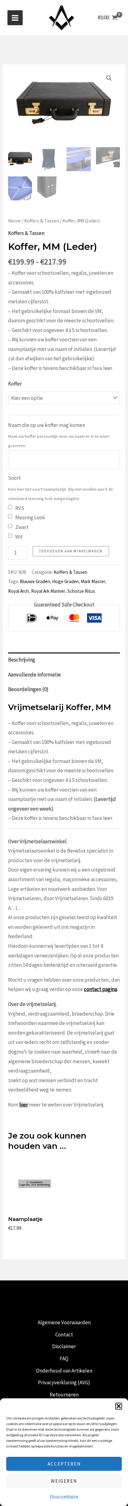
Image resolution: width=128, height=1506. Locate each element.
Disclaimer (64, 1346)
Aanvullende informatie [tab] (34, 674)
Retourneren (64, 1394)
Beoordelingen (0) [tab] (28, 689)
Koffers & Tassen (41, 221)
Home (14, 221)
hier (23, 1104)
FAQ (64, 1358)
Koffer (15, 383)
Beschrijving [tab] (21, 659)
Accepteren (64, 1464)
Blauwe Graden (35, 581)
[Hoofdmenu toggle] (15, 18)
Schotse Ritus (81, 591)
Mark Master (93, 581)
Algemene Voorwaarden (64, 1322)
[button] (119, 1406)
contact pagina (100, 989)
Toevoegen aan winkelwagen (71, 551)
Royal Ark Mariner (48, 591)
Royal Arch (18, 591)
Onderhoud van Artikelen (64, 1370)
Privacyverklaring (64, 1496)
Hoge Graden (65, 581)
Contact (64, 1334)
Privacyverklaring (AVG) (64, 1382)
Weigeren (64, 1481)
